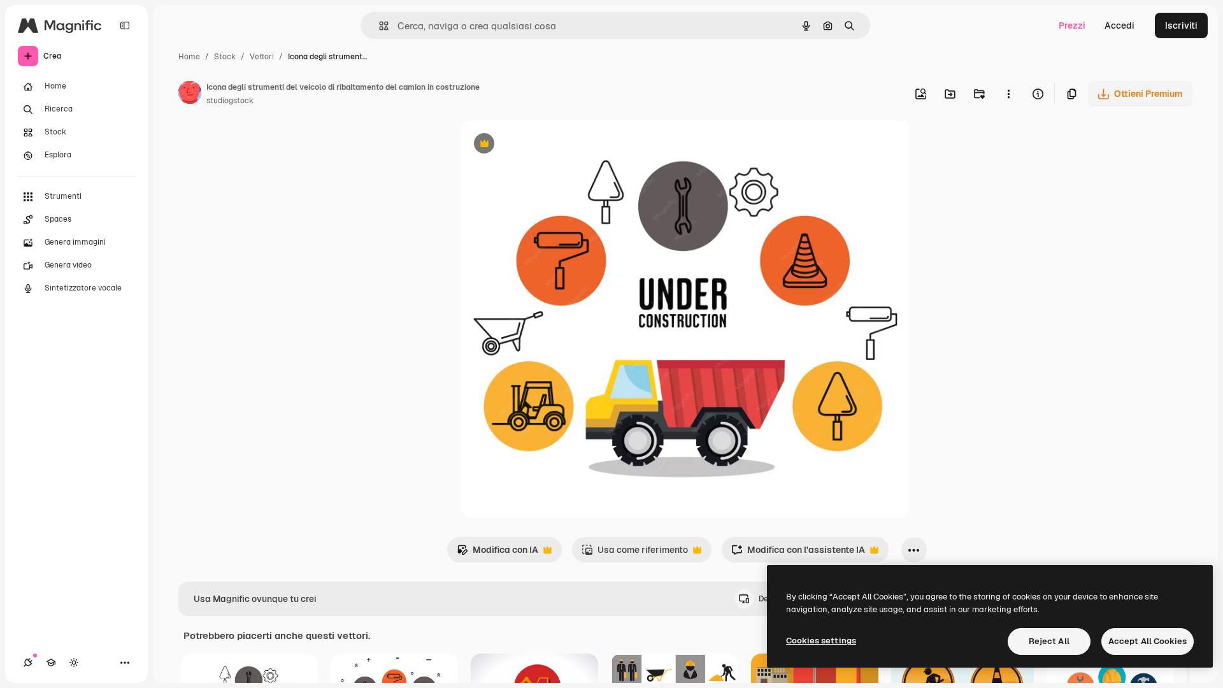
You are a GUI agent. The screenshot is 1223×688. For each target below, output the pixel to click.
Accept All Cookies (1147, 641)
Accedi (1119, 25)
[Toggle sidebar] (125, 25)
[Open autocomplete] (378, 26)
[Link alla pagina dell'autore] (189, 94)
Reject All (1049, 641)
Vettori (262, 57)
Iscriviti (1181, 25)
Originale (545, 145)
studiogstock (230, 101)
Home (189, 57)
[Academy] (51, 662)
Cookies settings (821, 640)
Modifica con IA (497, 553)
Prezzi (1072, 25)
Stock (225, 57)
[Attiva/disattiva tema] (74, 662)
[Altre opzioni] (1008, 93)
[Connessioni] (28, 662)
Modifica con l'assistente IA (798, 553)
